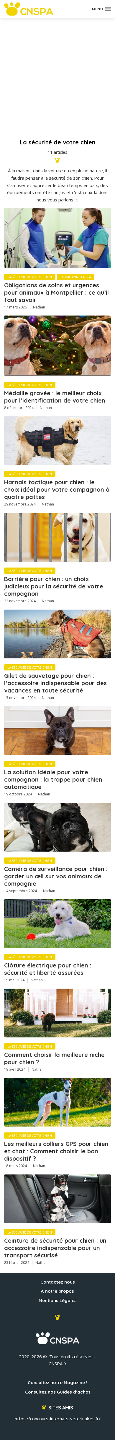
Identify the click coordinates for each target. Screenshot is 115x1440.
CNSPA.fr (58, 1363)
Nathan (39, 307)
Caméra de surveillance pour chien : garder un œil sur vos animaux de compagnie (56, 876)
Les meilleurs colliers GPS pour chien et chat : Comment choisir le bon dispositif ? (56, 1151)
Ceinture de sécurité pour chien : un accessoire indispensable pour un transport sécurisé (55, 1248)
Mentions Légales (58, 1300)
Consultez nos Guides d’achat (57, 1392)
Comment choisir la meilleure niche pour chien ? (54, 1058)
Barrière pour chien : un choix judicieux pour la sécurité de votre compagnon (53, 586)
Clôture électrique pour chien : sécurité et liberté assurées (47, 969)
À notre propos (57, 1291)
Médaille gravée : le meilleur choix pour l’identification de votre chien (54, 396)
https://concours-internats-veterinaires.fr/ (58, 1418)
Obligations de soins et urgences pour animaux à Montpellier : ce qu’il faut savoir (56, 292)
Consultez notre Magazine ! (57, 1382)
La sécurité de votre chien (30, 277)
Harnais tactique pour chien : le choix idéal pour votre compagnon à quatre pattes (57, 489)
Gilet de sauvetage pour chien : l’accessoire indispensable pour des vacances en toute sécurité (55, 683)
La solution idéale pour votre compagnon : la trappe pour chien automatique (53, 779)
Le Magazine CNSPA (75, 277)
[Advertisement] (57, 78)
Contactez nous (57, 1282)
